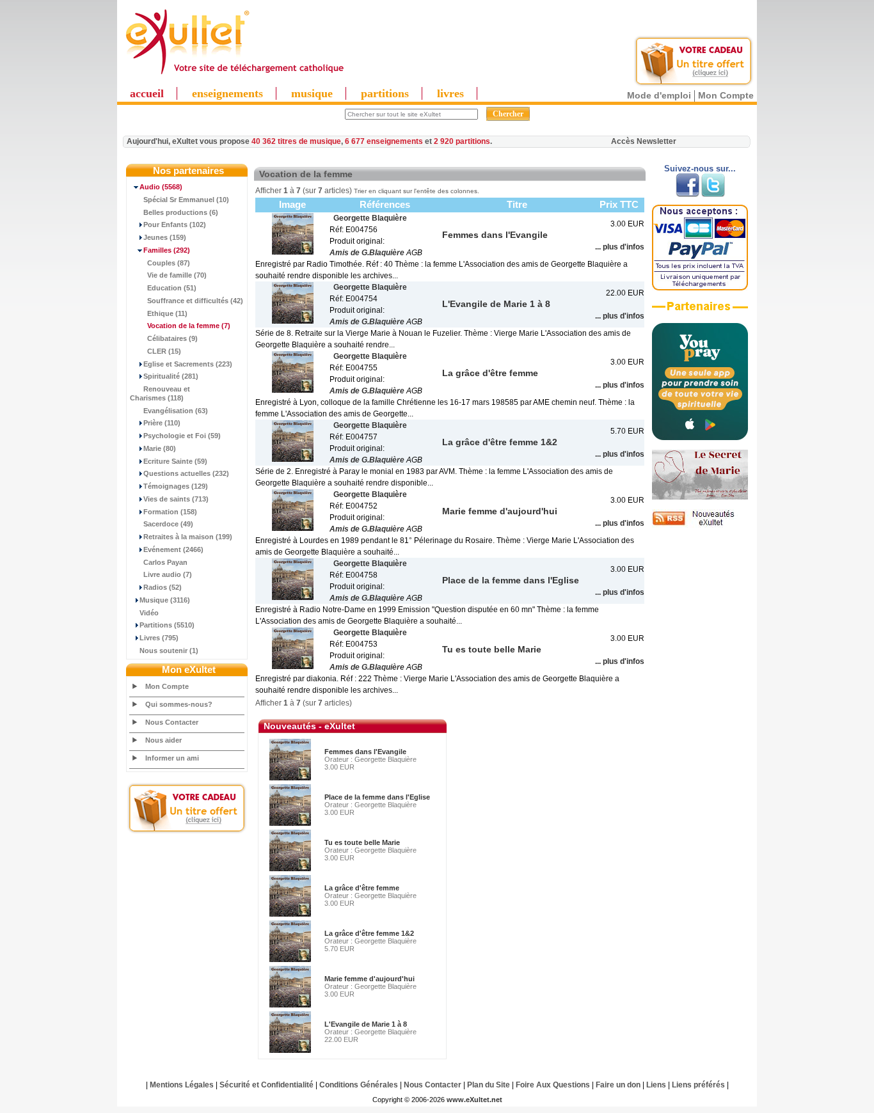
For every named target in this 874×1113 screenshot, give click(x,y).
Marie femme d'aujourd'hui (369, 979)
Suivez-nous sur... (700, 168)
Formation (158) (170, 512)
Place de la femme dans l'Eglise (377, 797)
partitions (385, 93)
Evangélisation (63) (175, 410)
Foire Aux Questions (553, 1084)
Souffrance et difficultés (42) (195, 300)
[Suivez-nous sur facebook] (687, 194)
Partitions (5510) (167, 625)
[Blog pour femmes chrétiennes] (700, 497)
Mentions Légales (182, 1084)
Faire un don (618, 1084)
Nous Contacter (171, 722)
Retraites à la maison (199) (187, 537)
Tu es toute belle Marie (362, 842)
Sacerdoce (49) (168, 524)
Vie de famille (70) (177, 275)
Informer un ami (172, 758)
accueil (147, 93)
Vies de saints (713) (176, 499)
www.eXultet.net (474, 1099)
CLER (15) (164, 351)
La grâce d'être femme (361, 888)
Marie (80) (159, 448)
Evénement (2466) (173, 549)
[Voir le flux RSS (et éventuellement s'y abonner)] (700, 525)
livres (450, 93)
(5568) (160, 187)
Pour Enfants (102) (174, 224)
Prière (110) (161, 423)
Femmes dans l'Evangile (365, 751)
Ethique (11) (167, 313)
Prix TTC (619, 204)
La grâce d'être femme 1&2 (369, 933)
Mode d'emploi (659, 95)
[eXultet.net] (234, 74)
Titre (517, 204)
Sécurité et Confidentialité (266, 1084)
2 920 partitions (462, 141)
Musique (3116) (164, 600)
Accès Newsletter (643, 141)
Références (385, 204)
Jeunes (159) (164, 237)
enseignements (227, 93)
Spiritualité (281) (170, 376)
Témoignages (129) (175, 486)
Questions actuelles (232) (186, 473)
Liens (656, 1084)
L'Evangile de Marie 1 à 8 (365, 1024)
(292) (166, 250)
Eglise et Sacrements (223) (187, 364)
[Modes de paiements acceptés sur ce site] (700, 287)
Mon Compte (726, 95)
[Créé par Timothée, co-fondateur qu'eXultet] (700, 437)
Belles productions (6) (180, 212)
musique (312, 93)
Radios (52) (162, 587)
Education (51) (171, 288)
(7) (188, 325)
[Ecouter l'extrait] (700, 310)
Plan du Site (488, 1084)
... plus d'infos (619, 246)
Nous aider (163, 740)
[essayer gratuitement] (693, 84)
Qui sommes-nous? (178, 704)
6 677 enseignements (384, 141)
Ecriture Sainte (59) (175, 461)
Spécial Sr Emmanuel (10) (186, 199)
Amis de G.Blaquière (367, 252)
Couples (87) (168, 263)
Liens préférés (698, 1084)
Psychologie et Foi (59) (182, 435)
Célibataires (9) (172, 338)
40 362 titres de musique (296, 141)
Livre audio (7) (167, 574)
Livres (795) (159, 638)
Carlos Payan (165, 562)
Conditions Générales (358, 1084)
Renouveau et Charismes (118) (160, 393)
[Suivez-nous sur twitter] (713, 194)
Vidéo (149, 613)
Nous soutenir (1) (168, 650)
